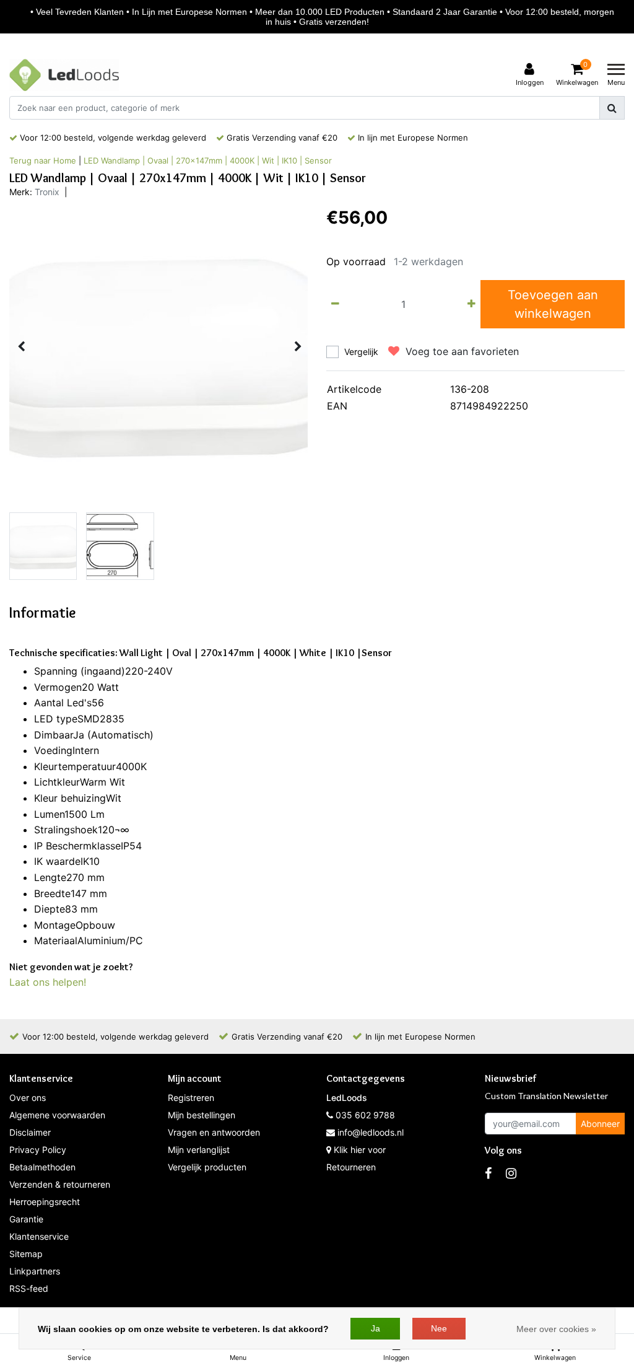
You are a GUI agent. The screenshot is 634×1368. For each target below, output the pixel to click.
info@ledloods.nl (370, 1132)
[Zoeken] (612, 107)
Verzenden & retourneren (59, 1184)
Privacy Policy (37, 1149)
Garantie (26, 1219)
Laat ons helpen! (47, 982)
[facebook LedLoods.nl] (488, 1173)
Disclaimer (30, 1132)
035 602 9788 (364, 1115)
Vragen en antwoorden (214, 1132)
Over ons (27, 1097)
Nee (439, 1328)
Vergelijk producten (207, 1167)
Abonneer (600, 1123)
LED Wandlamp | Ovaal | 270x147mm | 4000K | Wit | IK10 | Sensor (208, 160)
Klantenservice (39, 1236)
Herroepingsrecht (44, 1201)
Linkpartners (34, 1271)
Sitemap (26, 1253)
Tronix (47, 191)
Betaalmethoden (42, 1167)
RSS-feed (28, 1288)
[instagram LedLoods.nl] (511, 1173)
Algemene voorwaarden (57, 1115)
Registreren (191, 1097)
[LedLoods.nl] (64, 75)
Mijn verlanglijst (199, 1149)
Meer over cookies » (556, 1329)
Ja (375, 1328)
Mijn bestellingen (201, 1115)
